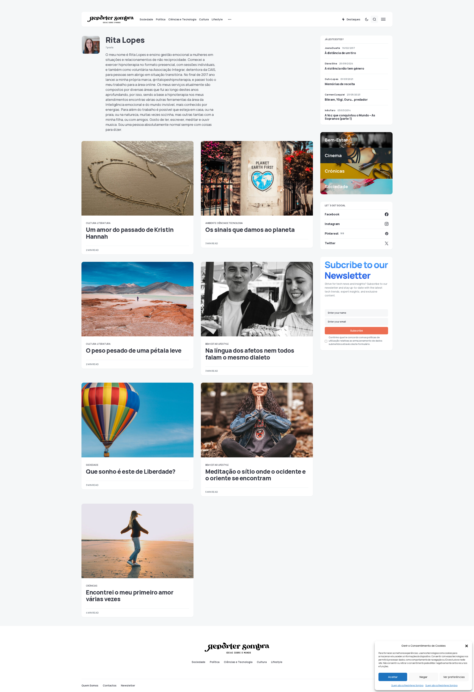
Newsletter (128, 685)
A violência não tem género (344, 68)
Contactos (109, 685)
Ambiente (210, 223)
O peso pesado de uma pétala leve (133, 350)
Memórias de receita (340, 84)
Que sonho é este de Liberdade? (131, 471)
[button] (466, 646)
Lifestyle (223, 343)
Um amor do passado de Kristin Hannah (129, 233)
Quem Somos (89, 685)
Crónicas (91, 585)
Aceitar (393, 677)
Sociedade (92, 464)
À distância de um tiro (340, 53)
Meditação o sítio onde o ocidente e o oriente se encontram (255, 474)
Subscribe (356, 330)
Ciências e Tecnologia (230, 223)
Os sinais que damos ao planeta (250, 230)
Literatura (104, 223)
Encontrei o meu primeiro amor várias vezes (129, 595)
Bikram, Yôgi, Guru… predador (346, 100)
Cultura (91, 223)
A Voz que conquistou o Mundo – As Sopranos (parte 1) (350, 117)
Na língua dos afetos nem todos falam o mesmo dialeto (249, 353)
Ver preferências (454, 677)
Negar (423, 677)
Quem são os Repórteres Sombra (407, 685)
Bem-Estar (211, 343)
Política (214, 662)
